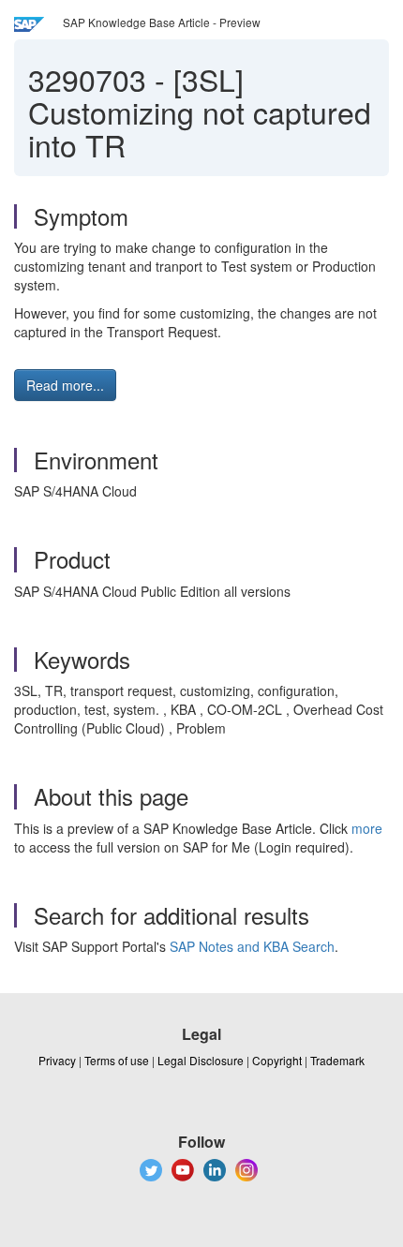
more (366, 828)
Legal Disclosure (200, 1060)
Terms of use (116, 1060)
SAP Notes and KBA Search (252, 946)
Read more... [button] (65, 385)
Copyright (277, 1060)
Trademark (337, 1060)
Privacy (57, 1060)
